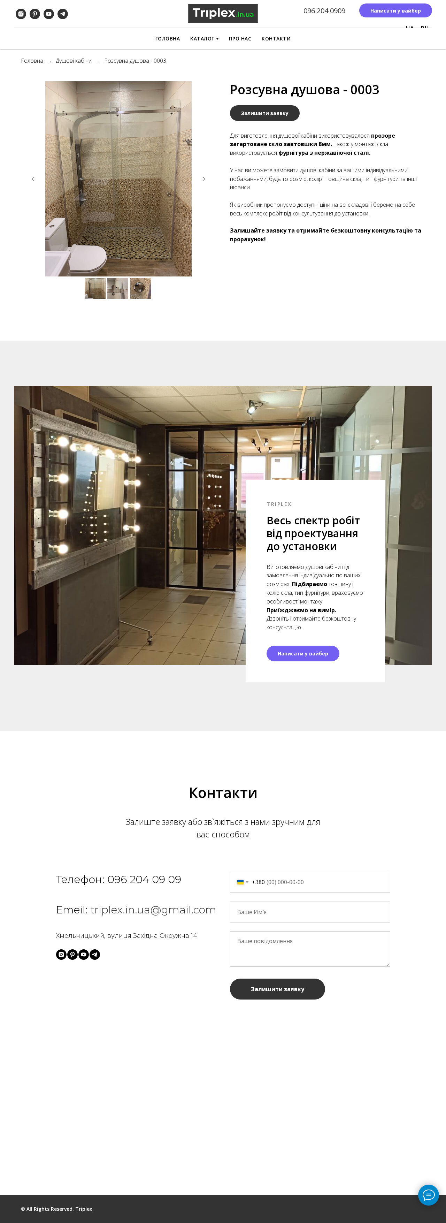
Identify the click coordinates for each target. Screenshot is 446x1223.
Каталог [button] (202, 38)
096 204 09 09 (144, 879)
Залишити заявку (277, 989)
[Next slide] (204, 179)
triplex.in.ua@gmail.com (153, 909)
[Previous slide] (33, 179)
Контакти (276, 38)
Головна (167, 38)
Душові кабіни (74, 61)
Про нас (240, 38)
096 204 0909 (324, 10)
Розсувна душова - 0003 (135, 61)
